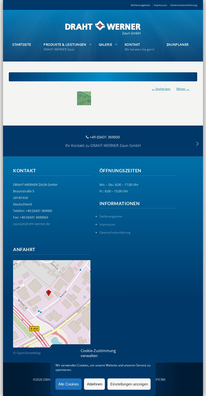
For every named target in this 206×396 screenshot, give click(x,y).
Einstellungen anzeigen (129, 384)
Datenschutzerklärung (184, 5)
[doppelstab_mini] (103, 98)
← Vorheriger (161, 89)
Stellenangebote (140, 5)
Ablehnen (94, 384)
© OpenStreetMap (27, 353)
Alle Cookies (68, 384)
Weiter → (182, 89)
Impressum (160, 5)
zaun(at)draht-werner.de (31, 223)
